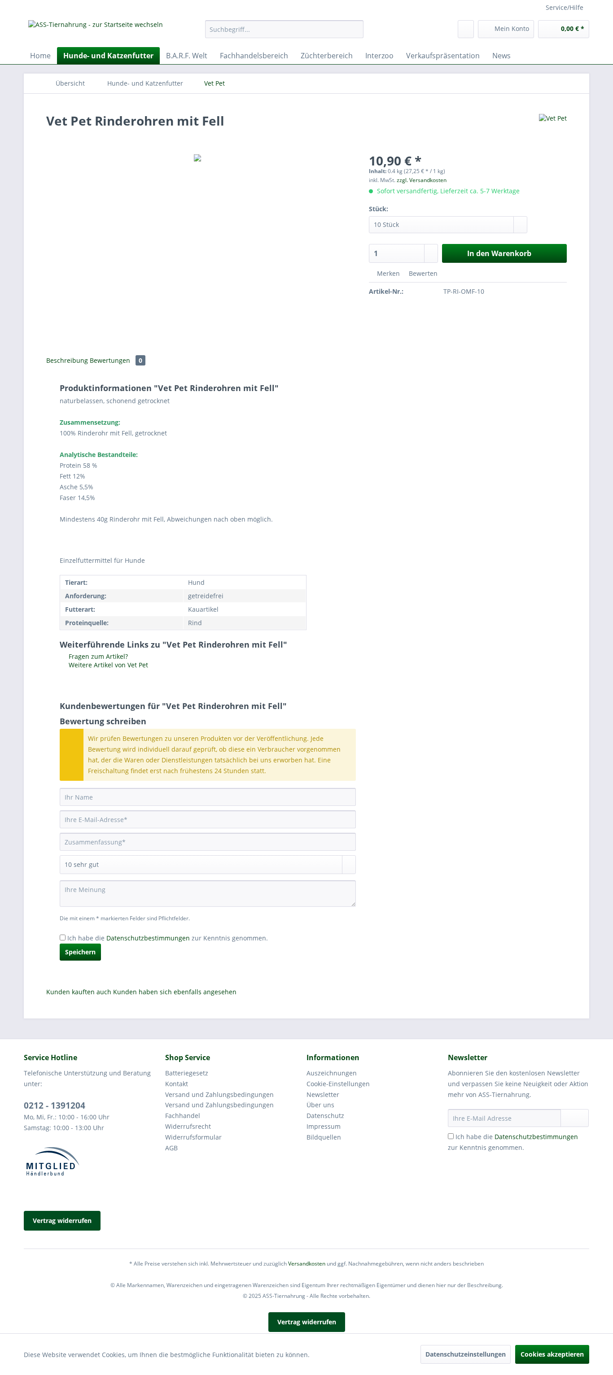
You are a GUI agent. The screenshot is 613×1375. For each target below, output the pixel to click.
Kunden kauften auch (78, 992)
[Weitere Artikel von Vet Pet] (553, 129)
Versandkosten (306, 1263)
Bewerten (422, 273)
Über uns (320, 1105)
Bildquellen (323, 1137)
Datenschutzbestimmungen (148, 938)
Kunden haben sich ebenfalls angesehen (174, 992)
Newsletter (322, 1094)
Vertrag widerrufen (62, 1220)
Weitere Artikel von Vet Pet (107, 665)
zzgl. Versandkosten (422, 180)
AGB (171, 1148)
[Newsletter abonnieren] (574, 1118)
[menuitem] (284, 33)
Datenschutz (325, 1115)
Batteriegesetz (186, 1073)
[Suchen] (355, 29)
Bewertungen (116, 360)
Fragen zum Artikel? (97, 656)
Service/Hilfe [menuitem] (564, 7)
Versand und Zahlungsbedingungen (219, 1094)
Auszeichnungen (331, 1073)
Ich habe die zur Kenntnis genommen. (167, 938)
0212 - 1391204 (54, 1105)
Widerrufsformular (193, 1137)
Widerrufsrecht (188, 1126)
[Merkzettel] (466, 29)
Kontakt (176, 1083)
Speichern (80, 952)
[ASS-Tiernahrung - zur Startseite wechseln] (95, 31)
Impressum (323, 1126)
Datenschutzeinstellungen (465, 1354)
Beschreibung (67, 360)
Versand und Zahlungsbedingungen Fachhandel (219, 1110)
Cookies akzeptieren (552, 1354)
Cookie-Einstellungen (338, 1083)
